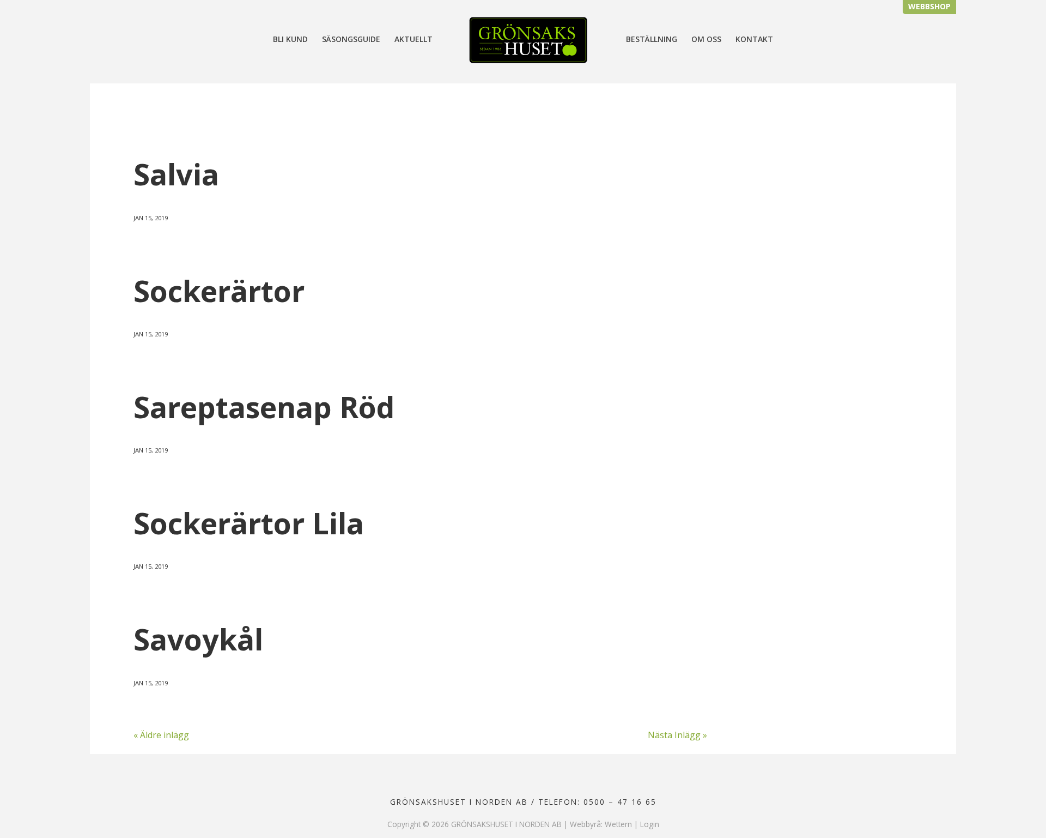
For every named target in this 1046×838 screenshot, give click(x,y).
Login (649, 824)
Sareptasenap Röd (263, 407)
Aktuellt (413, 39)
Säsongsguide (351, 39)
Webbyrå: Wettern (601, 824)
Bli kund (290, 39)
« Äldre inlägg (161, 735)
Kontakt (754, 39)
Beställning (651, 39)
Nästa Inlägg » (677, 735)
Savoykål (198, 639)
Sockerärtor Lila (248, 523)
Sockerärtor (219, 290)
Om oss (706, 39)
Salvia (176, 174)
